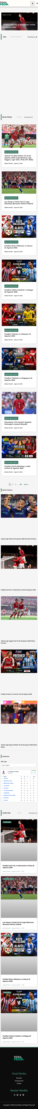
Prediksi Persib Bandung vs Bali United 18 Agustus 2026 (17, 467)
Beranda (19, 1078)
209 (20, 484)
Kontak (19, 1083)
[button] (37, 3)
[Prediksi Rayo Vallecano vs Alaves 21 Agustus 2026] (19, 226)
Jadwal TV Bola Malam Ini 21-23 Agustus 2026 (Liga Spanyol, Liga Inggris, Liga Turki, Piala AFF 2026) (18, 158)
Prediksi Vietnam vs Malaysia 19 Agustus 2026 (17, 335)
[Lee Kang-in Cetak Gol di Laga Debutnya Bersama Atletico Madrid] (19, 182)
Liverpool (6, 788)
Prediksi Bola (6, 813)
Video (4, 37)
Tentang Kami (19, 1081)
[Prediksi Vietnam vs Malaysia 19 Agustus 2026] (19, 315)
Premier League (14, 771)
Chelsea (6, 800)
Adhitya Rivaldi (8, 163)
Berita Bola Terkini (11, 152)
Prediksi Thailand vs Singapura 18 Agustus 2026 (18, 379)
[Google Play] (23, 1095)
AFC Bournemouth (8, 790)
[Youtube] (17, 1095)
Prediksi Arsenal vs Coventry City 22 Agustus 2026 (16, 694)
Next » (26, 484)
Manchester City (8, 780)
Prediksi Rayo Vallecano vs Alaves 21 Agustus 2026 (18, 247)
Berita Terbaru (7, 490)
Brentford (6, 797)
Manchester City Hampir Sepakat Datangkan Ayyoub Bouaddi (17, 423)
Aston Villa (6, 785)
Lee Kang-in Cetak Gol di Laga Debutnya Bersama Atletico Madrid (18, 203)
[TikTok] (20, 1095)
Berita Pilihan (7, 117)
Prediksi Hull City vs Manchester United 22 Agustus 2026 (18, 590)
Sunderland (6, 793)
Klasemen (5, 756)
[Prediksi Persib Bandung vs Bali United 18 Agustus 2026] (19, 447)
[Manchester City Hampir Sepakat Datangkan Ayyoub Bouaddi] (19, 403)
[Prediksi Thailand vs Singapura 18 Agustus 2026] (19, 359)
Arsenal (6, 778)
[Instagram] (14, 1095)
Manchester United (8, 783)
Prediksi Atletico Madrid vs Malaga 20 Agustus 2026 (18, 291)
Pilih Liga (4, 761)
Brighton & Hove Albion (9, 795)
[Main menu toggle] (33, 3)
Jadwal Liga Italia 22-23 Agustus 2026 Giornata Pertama (18, 539)
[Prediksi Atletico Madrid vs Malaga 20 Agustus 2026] (19, 270)
